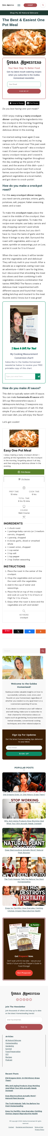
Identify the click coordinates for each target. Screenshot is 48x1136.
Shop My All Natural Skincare (24, 13)
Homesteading (11, 1043)
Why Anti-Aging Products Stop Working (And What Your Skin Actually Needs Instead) (22, 1088)
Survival (8, 1049)
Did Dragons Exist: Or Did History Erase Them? (24, 794)
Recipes (8, 1057)
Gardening (9, 1046)
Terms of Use (39, 1127)
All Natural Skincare (13, 1040)
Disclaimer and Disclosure (24, 1127)
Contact (11, 1127)
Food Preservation (13, 1052)
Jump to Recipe (18, 103)
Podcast (8, 1060)
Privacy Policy (39, 1130)
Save (8, 631)
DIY (7, 1054)
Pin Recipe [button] (25, 479)
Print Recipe (33, 103)
